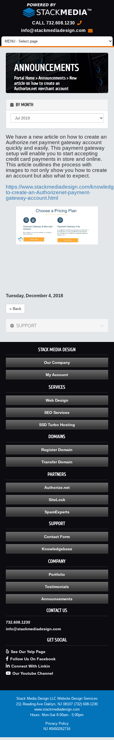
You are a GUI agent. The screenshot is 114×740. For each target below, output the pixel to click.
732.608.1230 (60, 22)
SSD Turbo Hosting (57, 424)
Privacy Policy (57, 723)
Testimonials (57, 586)
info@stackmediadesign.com (53, 30)
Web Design (57, 400)
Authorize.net (57, 487)
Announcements (52, 78)
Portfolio (57, 574)
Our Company (57, 362)
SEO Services (56, 412)
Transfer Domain (57, 462)
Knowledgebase (57, 549)
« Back (15, 308)
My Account (57, 374)
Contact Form (57, 536)
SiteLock (57, 500)
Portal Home (24, 78)
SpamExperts (57, 512)
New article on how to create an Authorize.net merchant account (45, 83)
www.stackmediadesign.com (57, 709)
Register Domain (56, 450)
